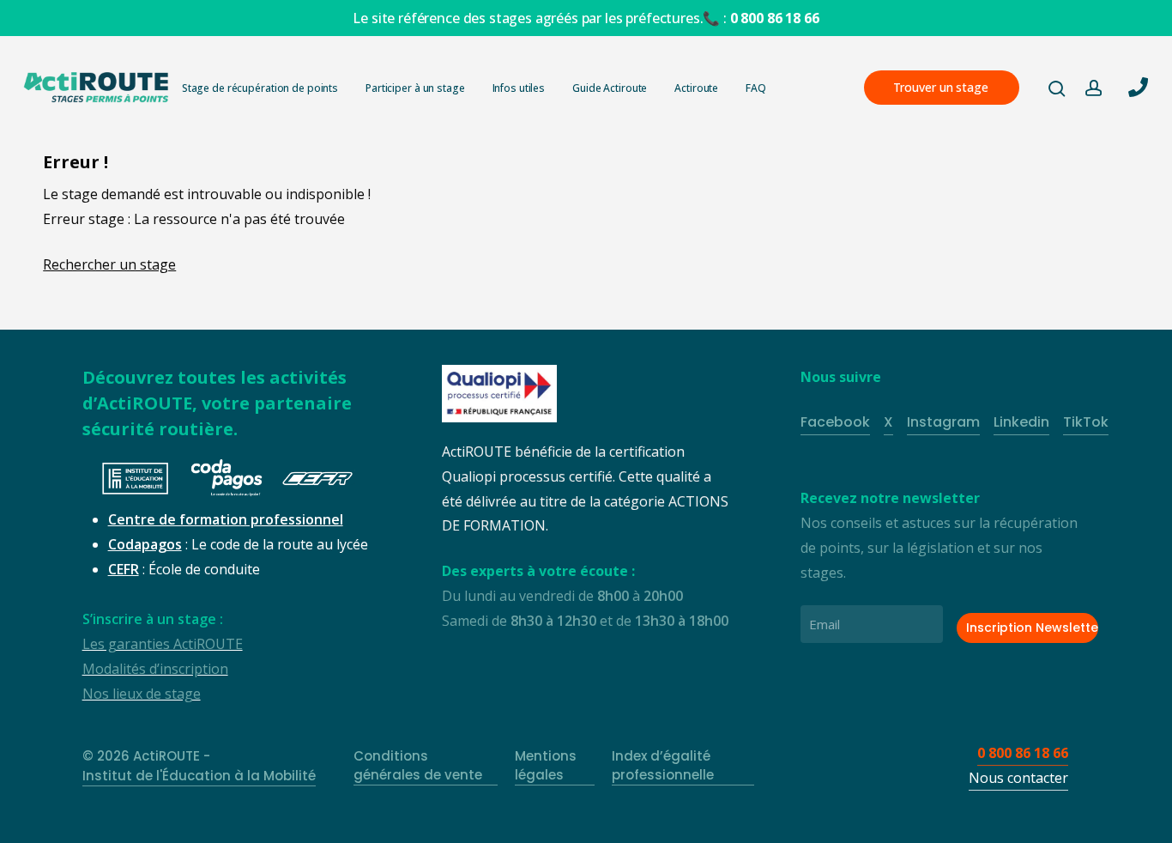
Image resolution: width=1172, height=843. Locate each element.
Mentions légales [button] (546, 766)
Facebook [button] (835, 422)
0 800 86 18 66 (774, 18)
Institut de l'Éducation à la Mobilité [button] (199, 776)
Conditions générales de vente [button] (417, 766)
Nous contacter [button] (1018, 777)
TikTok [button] (1086, 422)
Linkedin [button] (1021, 422)
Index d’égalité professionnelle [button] (663, 766)
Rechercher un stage (109, 264)
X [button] (888, 422)
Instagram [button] (943, 422)
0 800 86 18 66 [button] (1022, 752)
